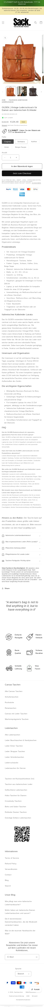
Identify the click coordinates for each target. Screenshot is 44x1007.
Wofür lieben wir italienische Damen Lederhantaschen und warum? (20, 911)
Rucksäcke (9, 702)
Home (4, 100)
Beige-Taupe (22, 147)
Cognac (7, 142)
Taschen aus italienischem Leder (19, 784)
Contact (8, 875)
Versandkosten (11, 869)
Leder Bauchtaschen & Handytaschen (21, 740)
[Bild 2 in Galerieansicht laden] (22, 91)
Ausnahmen (36, 183)
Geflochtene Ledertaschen (16, 790)
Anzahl (4, 153)
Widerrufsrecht (31, 992)
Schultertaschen (11, 697)
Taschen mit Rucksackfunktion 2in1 (19, 779)
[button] (3, 22)
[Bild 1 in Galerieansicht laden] (11, 91)
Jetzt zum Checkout (22, 173)
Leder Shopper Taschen (15, 751)
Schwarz (21, 142)
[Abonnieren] (36, 957)
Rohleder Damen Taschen (16, 812)
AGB (27, 996)
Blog (7, 880)
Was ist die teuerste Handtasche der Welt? (20, 932)
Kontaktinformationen (23, 999)
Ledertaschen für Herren (15, 768)
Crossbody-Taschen (13, 801)
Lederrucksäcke (7, 102)
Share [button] (7, 588)
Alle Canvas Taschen (13, 691)
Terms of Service (12, 858)
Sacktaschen (18, 992)
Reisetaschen (10, 708)
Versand (4, 125)
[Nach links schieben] (2, 92)
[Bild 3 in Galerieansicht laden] (33, 91)
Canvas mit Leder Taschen (16, 714)
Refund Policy (10, 864)
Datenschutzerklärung (16, 996)
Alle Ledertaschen (12, 735)
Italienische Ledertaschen (18, 100)
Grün (7, 147)
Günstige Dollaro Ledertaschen (18, 818)
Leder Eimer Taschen (14, 746)
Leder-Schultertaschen (14, 757)
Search (8, 886)
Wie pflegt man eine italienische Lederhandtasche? (18, 902)
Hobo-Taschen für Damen (15, 795)
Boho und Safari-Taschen (15, 807)
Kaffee (35, 142)
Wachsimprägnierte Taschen (17, 719)
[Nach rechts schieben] (41, 92)
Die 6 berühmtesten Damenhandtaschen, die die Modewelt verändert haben (21, 922)
